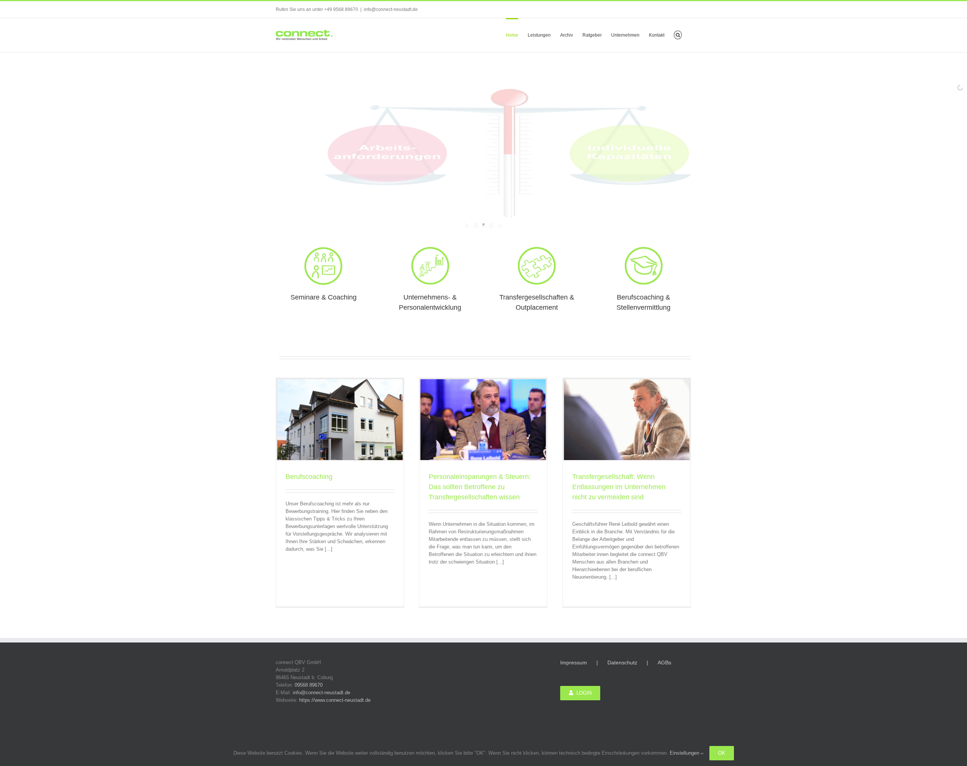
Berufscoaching (309, 476)
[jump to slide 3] (491, 224)
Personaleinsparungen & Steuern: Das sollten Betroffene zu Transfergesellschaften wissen (480, 487)
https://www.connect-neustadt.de (335, 700)
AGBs (664, 662)
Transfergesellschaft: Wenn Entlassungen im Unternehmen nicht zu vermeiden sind (619, 487)
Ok (721, 753)
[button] (678, 34)
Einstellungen (685, 753)
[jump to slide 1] (476, 224)
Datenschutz (622, 662)
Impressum (573, 662)
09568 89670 (309, 685)
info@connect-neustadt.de (391, 9)
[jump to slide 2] (483, 224)
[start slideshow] (467, 224)
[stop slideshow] (499, 224)
